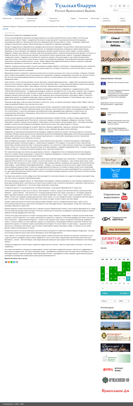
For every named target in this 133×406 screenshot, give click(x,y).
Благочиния (83, 18)
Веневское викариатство (54, 20)
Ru (128, 6)
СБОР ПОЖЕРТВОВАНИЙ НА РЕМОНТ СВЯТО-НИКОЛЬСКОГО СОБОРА (118, 130)
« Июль (105, 293)
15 (124, 274)
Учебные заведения (106, 20)
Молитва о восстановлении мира (118, 82)
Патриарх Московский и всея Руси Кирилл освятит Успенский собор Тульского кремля (118, 122)
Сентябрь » (124, 293)
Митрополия (7, 18)
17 (103, 278)
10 (103, 274)
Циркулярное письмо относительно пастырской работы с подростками (112, 103)
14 (120, 274)
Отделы (73, 18)
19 (111, 278)
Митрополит (19, 18)
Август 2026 (115, 254)
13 (115, 274)
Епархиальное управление (32, 20)
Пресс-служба (123, 20)
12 (111, 274)
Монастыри (95, 18)
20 (115, 278)
